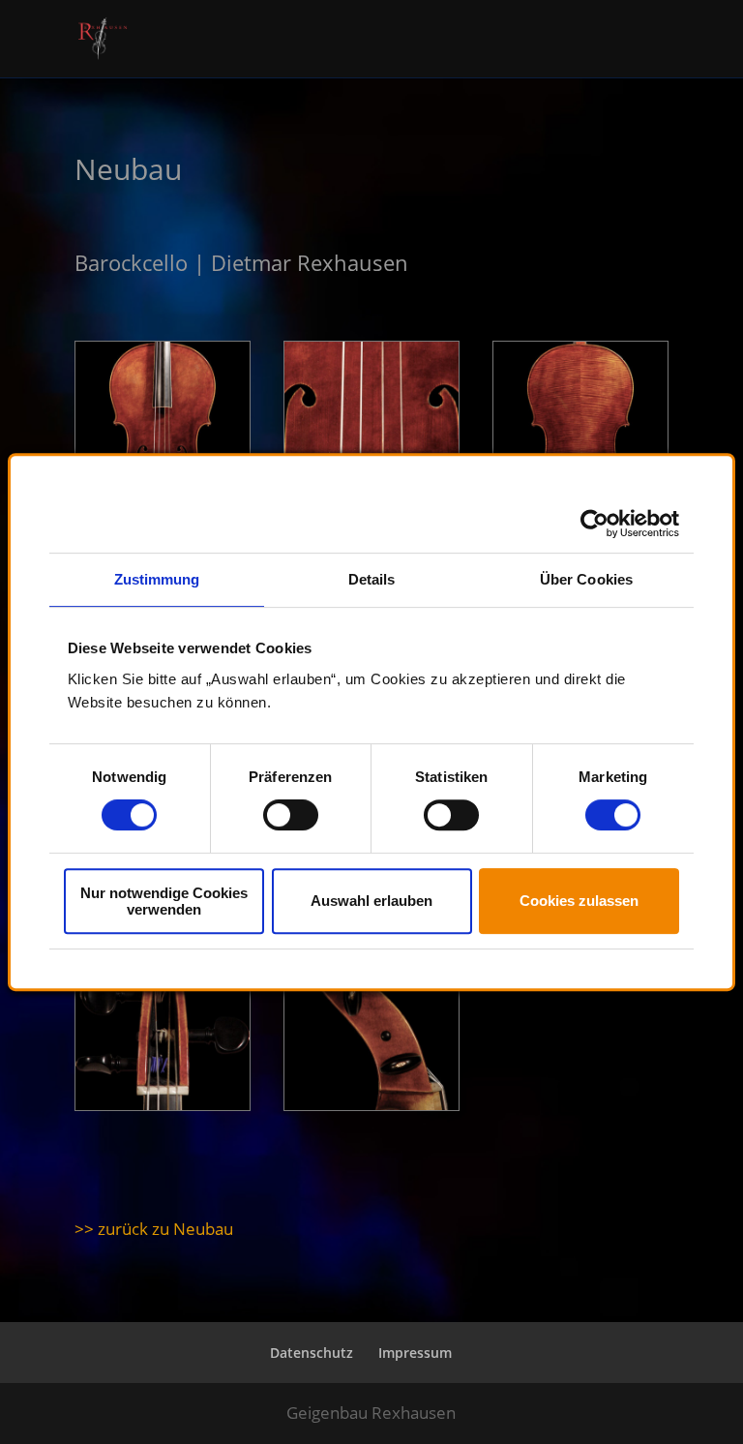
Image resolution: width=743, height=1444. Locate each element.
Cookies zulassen (579, 900)
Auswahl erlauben (371, 900)
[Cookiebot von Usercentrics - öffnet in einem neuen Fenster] (594, 523)
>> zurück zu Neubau (153, 1229)
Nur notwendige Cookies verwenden (164, 901)
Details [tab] (372, 579)
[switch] (290, 814)
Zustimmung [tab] (157, 579)
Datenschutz (311, 1352)
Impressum (415, 1352)
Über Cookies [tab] (586, 579)
